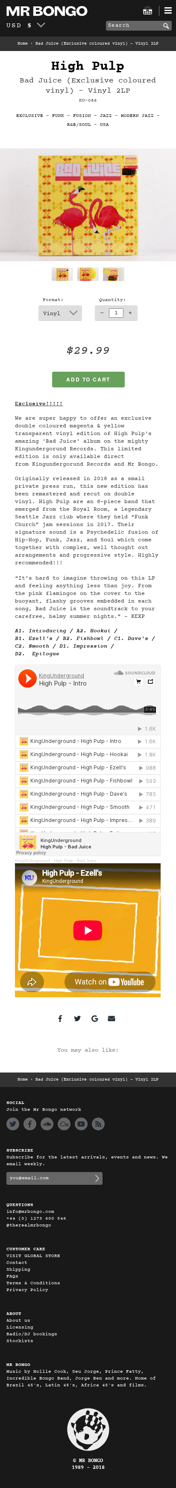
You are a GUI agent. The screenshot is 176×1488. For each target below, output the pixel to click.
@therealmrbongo (28, 1225)
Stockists (19, 1341)
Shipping (18, 1269)
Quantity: (112, 300)
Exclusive (29, 116)
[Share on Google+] (94, 1018)
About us (18, 1320)
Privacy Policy (27, 1290)
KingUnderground (32, 860)
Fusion (82, 116)
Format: (53, 300)
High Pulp (87, 66)
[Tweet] (77, 1018)
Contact (16, 1263)
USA (104, 125)
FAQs (12, 1276)
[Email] (111, 1018)
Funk (58, 116)
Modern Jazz (137, 116)
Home (23, 44)
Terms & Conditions (33, 1283)
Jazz (106, 116)
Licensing (19, 1327)
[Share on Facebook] (60, 1018)
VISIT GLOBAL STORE (33, 1256)
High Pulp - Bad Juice (75, 860)
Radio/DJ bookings (31, 1334)
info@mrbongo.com (30, 1212)
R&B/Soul (79, 125)
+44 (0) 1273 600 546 (36, 1218)
